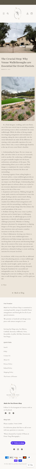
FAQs (5, 351)
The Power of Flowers (10, 376)
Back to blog (19, 293)
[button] (4, 13)
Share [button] (4, 285)
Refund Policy (8, 368)
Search (6, 347)
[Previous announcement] (3, 2)
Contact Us (7, 356)
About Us (7, 360)
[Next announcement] (33, 2)
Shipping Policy (8, 372)
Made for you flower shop (15, 464)
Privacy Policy (8, 364)
